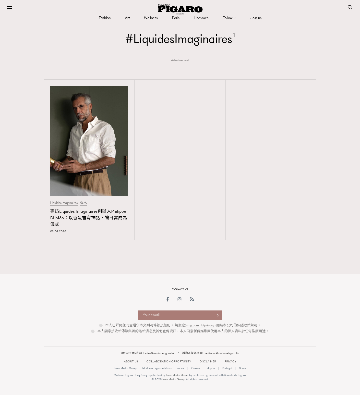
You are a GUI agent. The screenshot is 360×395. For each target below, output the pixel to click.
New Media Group (125, 368)
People (249, 269)
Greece (195, 368)
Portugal (227, 368)
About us (131, 361)
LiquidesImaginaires (64, 203)
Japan (211, 368)
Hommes (201, 17)
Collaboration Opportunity (168, 361)
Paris (176, 17)
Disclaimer (208, 361)
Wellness (151, 17)
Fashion (105, 17)
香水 (83, 203)
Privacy (230, 361)
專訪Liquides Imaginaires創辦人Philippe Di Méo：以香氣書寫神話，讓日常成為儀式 (88, 217)
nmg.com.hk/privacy (200, 325)
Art (127, 17)
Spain (242, 368)
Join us (256, 17)
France (180, 368)
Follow (227, 17)
